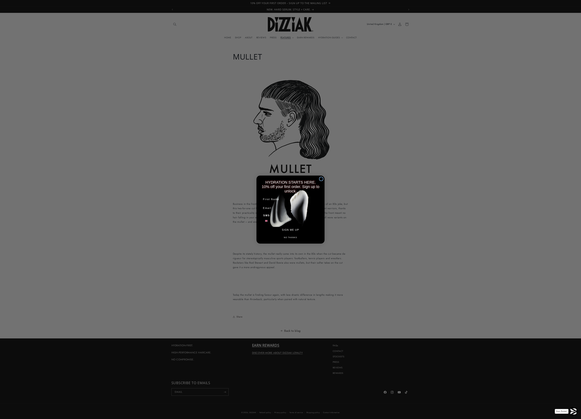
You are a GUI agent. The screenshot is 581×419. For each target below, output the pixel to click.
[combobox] (268, 221)
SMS (266, 215)
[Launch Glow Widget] (573, 411)
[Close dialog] (321, 179)
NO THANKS (290, 237)
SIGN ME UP (290, 230)
